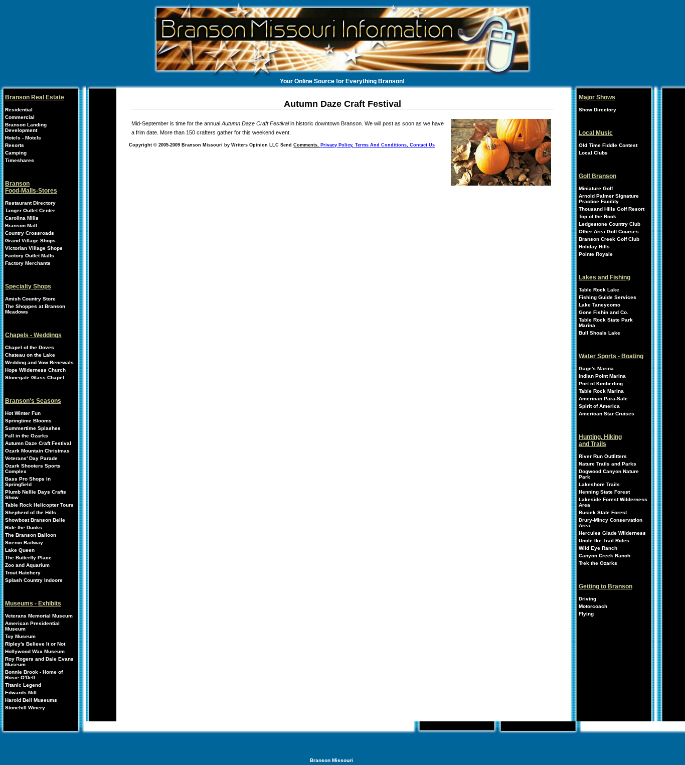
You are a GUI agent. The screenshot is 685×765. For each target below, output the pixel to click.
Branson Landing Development (26, 127)
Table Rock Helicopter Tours (39, 505)
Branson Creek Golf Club (609, 239)
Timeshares (19, 160)
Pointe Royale (596, 254)
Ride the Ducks (23, 527)
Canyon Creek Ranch (604, 555)
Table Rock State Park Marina (606, 322)
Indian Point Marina (602, 376)
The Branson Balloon (30, 535)
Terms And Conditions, (382, 144)
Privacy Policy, (337, 144)
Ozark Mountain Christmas (37, 450)
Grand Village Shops (30, 240)
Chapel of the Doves (29, 347)
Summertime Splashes (33, 428)
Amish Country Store (30, 298)
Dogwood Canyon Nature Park (609, 474)
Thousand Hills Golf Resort (611, 209)
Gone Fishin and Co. (603, 312)
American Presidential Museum (32, 626)
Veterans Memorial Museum (39, 616)
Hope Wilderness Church (35, 370)
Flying (586, 614)
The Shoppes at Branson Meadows (35, 309)
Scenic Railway (24, 542)
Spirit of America (599, 406)
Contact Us (422, 144)
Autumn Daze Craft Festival (38, 443)
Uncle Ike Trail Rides (604, 540)
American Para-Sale (603, 398)
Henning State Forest (604, 492)
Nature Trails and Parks (607, 464)
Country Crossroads (29, 233)
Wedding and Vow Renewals (39, 362)
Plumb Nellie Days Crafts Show (35, 494)
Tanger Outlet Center (30, 210)
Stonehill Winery (25, 707)
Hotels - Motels (23, 137)
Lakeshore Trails (599, 484)
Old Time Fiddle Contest (608, 145)
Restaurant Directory (30, 203)
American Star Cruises (606, 413)
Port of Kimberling (601, 383)
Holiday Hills (594, 246)
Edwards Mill (21, 692)
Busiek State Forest (603, 512)
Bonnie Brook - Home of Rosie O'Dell (34, 674)
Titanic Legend (23, 685)
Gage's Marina (596, 368)
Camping (16, 153)
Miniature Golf (596, 188)
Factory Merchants (28, 263)
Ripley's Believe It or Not (35, 644)
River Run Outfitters (603, 456)
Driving (587, 598)
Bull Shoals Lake (599, 333)
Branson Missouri (331, 760)
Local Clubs (593, 153)
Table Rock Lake (599, 289)
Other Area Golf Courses (609, 231)
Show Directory (597, 109)
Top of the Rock (597, 216)
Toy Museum (20, 636)
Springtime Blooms (28, 420)
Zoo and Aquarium (27, 565)
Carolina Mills (22, 218)
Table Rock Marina (601, 391)
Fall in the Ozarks (26, 435)
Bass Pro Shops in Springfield (28, 481)
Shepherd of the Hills (30, 512)
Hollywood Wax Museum (35, 651)
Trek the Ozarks (598, 563)
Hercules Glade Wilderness (612, 533)
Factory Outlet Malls (29, 255)
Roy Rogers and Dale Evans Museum (39, 661)
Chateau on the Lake (30, 355)
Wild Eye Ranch (598, 548)
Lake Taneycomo (599, 305)
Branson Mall (21, 225)
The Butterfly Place (28, 557)
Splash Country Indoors (34, 580)
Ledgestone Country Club (609, 224)
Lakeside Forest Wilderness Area (613, 502)
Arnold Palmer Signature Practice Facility (609, 198)
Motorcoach (593, 606)
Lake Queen (20, 550)
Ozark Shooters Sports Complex (33, 468)
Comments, (306, 144)
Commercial (20, 117)
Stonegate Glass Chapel (34, 377)
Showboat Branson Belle (35, 520)
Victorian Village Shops (34, 248)
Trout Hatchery (23, 572)
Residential (19, 109)
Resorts (14, 145)
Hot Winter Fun (23, 413)
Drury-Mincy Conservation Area (610, 522)
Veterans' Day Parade (31, 458)
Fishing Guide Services (607, 297)
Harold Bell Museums (31, 700)
